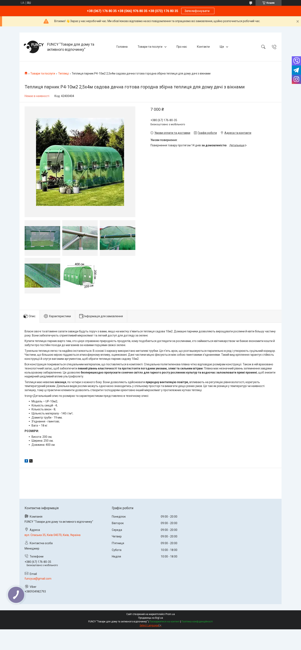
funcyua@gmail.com (38, 578)
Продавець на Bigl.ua (150, 617)
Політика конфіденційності (197, 621)
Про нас (182, 46)
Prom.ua (170, 614)
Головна (122, 46)
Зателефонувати (197, 11)
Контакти (203, 46)
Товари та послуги (150, 46)
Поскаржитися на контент (164, 621)
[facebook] (26, 461)
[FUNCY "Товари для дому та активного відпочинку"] (34, 47)
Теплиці (63, 73)
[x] (31, 461)
